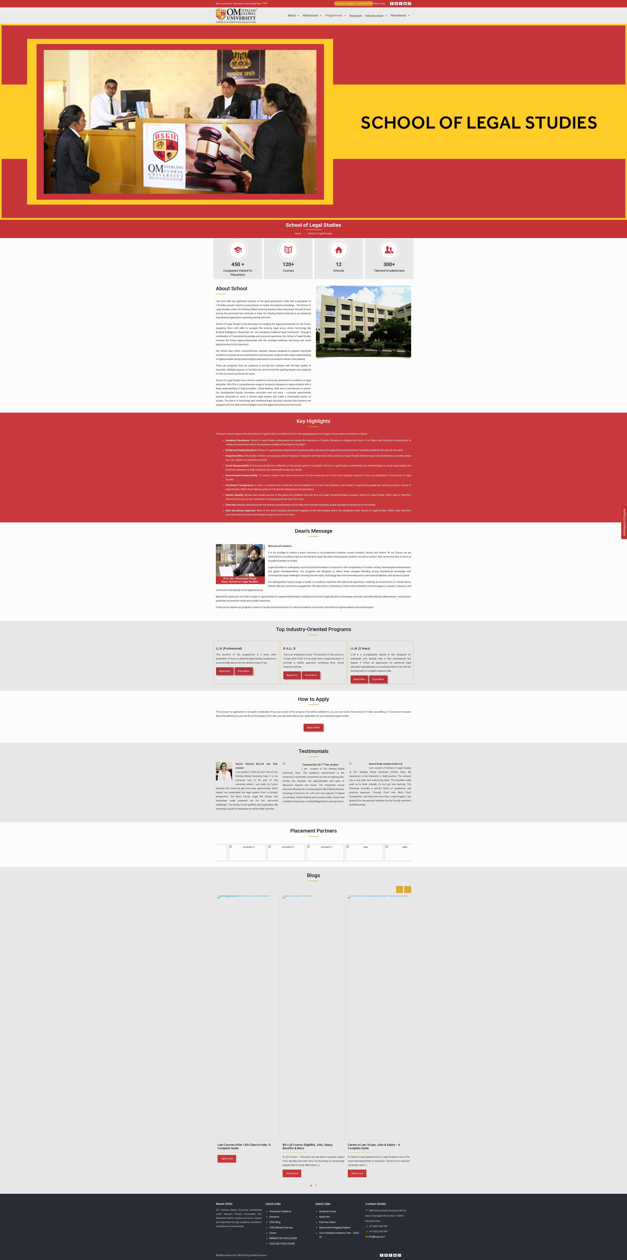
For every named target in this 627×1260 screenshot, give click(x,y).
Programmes (333, 15)
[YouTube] (400, 3)
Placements (398, 15)
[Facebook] (392, 3)
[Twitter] (396, 3)
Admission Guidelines (280, 1211)
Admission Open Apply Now (247, 3)
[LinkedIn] (405, 3)
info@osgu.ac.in (377, 1236)
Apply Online (313, 727)
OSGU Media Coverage (281, 1227)
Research (274, 1216)
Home (298, 233)
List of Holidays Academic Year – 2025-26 (339, 1235)
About (292, 15)
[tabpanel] (248, 1030)
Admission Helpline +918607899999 (353, 3)
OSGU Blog (275, 1222)
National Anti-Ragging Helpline (334, 1227)
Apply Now (324, 1216)
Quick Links (379, 3)
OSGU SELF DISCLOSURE (282, 1243)
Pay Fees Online (327, 1222)
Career (272, 1233)
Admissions (310, 15)
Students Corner (327, 1211)
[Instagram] (409, 3)
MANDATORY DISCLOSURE (283, 1238)
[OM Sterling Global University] (236, 15)
